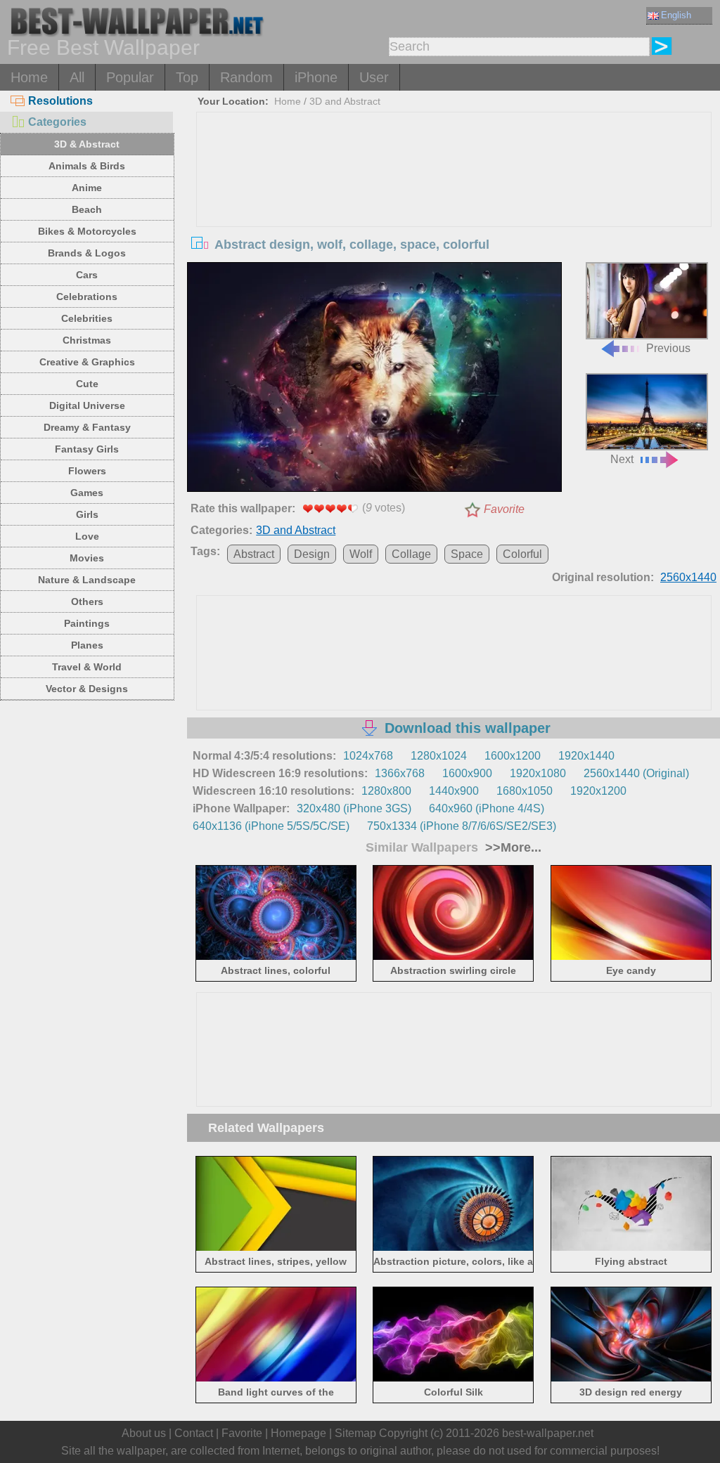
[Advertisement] (454, 217)
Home (29, 77)
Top (187, 77)
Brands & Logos (87, 253)
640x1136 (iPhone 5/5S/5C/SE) (271, 826)
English (676, 15)
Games (86, 492)
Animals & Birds (87, 165)
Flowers (87, 470)
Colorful (522, 554)
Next (622, 459)
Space (467, 554)
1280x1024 (439, 756)
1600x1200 (512, 756)
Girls (87, 514)
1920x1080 (538, 773)
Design (312, 554)
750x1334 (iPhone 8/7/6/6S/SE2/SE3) (461, 826)
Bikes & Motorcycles (87, 231)
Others (87, 601)
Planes (87, 645)
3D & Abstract (87, 144)
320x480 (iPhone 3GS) (354, 808)
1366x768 (400, 773)
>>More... (511, 847)
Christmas (87, 340)
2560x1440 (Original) (636, 773)
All (77, 77)
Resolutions (60, 101)
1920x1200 (598, 791)
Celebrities (86, 318)
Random (246, 77)
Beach (87, 209)
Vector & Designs (87, 688)
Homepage (298, 1433)
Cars (87, 274)
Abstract (253, 554)
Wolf (360, 554)
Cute (87, 383)
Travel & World (87, 666)
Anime (87, 187)
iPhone (316, 77)
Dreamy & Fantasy (87, 427)
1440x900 (454, 791)
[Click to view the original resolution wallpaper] (374, 379)
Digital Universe (87, 405)
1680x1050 (524, 791)
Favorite (504, 509)
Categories (57, 122)
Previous (668, 348)
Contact (193, 1433)
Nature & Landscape (87, 579)
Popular (130, 77)
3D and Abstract (344, 101)
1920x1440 (586, 756)
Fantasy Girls (87, 449)
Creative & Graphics (87, 362)
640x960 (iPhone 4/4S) (486, 808)
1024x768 (368, 756)
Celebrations (86, 296)
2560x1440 (688, 577)
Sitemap (355, 1433)
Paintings (87, 623)
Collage (411, 554)
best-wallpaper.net (547, 1433)
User (374, 77)
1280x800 (386, 791)
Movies (87, 558)
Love (87, 536)
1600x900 (467, 773)
